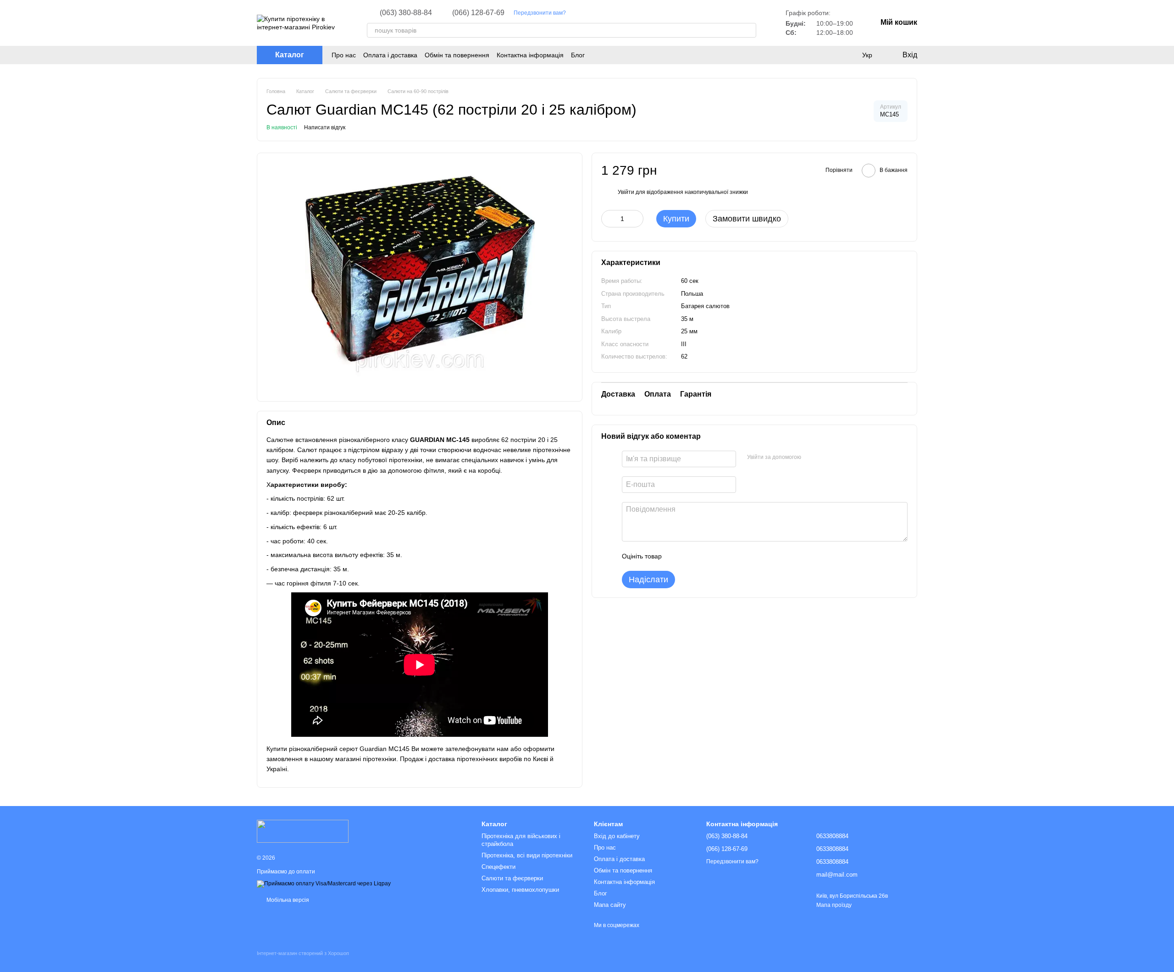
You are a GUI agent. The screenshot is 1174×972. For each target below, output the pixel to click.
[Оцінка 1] (677, 556)
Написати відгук (324, 127)
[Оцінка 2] (691, 556)
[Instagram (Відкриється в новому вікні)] (578, 13)
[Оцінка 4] (721, 556)
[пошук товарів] (749, 30)
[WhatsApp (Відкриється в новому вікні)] (622, 13)
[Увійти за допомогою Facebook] (811, 457)
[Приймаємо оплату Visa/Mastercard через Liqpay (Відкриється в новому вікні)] (324, 883)
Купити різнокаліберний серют (312, 748)
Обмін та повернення (457, 55)
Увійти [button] (626, 191)
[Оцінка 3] (706, 556)
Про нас (344, 55)
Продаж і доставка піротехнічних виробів (461, 758)
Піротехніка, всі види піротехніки (527, 855)
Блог (578, 55)
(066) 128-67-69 (478, 13)
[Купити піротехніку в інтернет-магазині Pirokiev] (303, 831)
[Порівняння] (848, 55)
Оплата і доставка (390, 55)
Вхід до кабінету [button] (617, 836)
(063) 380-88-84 (406, 13)
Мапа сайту (610, 904)
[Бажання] (830, 55)
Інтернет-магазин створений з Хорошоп (303, 953)
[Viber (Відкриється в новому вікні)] (611, 13)
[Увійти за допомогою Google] (825, 457)
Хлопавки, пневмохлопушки (520, 889)
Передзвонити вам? (540, 13)
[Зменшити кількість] (608, 218)
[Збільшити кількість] (636, 218)
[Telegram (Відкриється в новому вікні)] (600, 13)
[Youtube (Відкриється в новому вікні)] (589, 13)
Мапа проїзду (834, 905)
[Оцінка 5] (735, 556)
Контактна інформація (530, 55)
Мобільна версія (287, 900)
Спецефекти (498, 866)
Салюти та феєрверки (512, 878)
